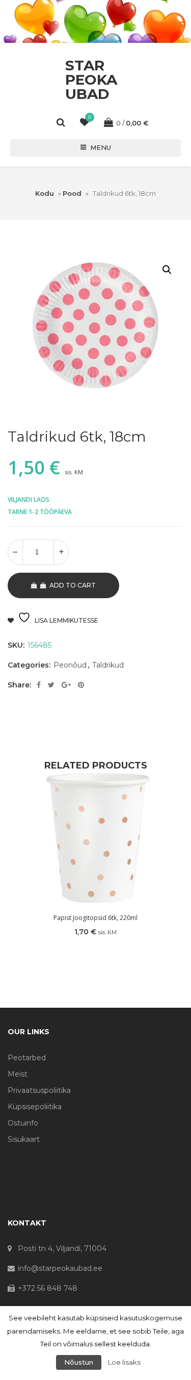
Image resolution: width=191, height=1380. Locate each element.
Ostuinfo (23, 1123)
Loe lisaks (124, 1362)
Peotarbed (27, 1057)
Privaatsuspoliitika (39, 1090)
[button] (167, 270)
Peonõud (70, 665)
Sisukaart (24, 1139)
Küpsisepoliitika (35, 1106)
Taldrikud (108, 665)
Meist (18, 1074)
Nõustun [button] (78, 1362)
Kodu (44, 193)
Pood (72, 193)
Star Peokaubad (91, 79)
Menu (100, 147)
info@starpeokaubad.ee (60, 1268)
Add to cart (72, 585)
